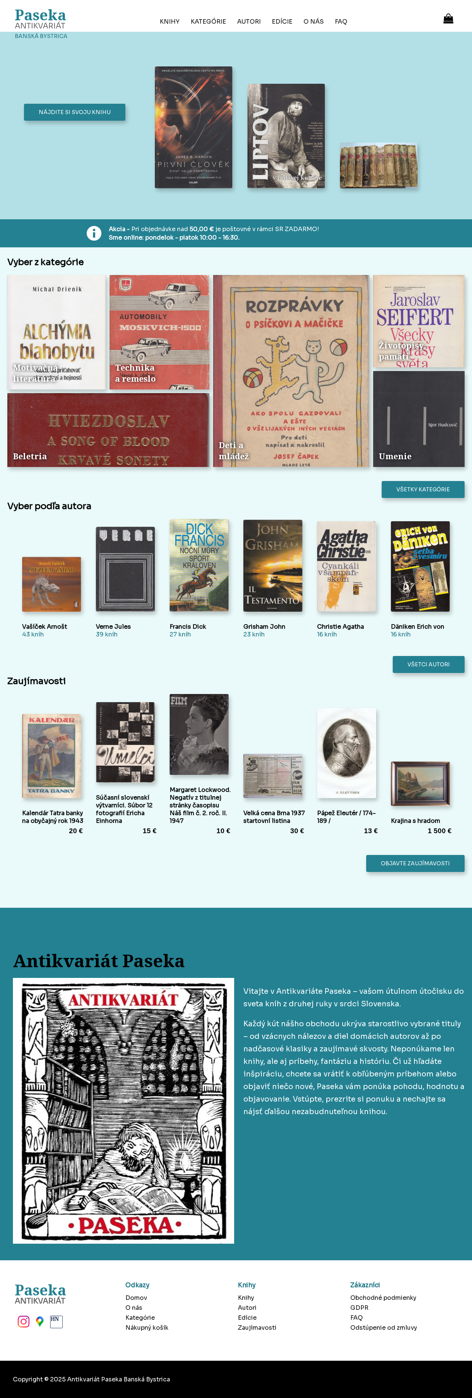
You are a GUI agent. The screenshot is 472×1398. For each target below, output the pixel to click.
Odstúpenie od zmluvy (383, 1328)
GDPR (359, 1308)
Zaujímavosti (257, 1328)
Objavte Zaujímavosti (415, 863)
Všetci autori (428, 664)
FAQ (341, 21)
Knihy (170, 21)
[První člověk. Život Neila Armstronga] (195, 128)
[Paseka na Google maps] (39, 1324)
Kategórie (208, 21)
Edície (282, 21)
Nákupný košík (147, 1328)
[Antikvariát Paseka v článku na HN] (55, 1324)
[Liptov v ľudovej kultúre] (288, 137)
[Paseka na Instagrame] (23, 1324)
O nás (313, 21)
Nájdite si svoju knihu (75, 112)
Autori (249, 21)
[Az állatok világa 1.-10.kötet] (380, 166)
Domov (136, 1298)
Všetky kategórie (423, 489)
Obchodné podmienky (383, 1298)
